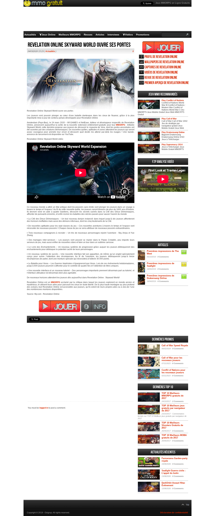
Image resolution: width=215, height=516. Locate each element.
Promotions (142, 34)
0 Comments (163, 257)
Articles (100, 34)
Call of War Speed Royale (175, 345)
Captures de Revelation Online (162, 67)
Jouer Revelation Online (163, 47)
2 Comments (178, 401)
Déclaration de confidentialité (174, 512)
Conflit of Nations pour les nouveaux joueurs (173, 371)
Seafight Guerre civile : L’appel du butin (173, 471)
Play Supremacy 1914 (172, 144)
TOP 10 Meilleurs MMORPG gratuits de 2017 (172, 395)
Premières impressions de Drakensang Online (160, 276)
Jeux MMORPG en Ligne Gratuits (173, 3)
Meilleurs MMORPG (70, 34)
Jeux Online (48, 34)
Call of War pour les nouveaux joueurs (172, 359)
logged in (43, 408)
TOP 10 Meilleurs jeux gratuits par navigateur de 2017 (173, 408)
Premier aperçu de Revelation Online (166, 83)
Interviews (113, 34)
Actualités (30, 34)
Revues (88, 34)
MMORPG (120, 125)
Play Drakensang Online (173, 132)
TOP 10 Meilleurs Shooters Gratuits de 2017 (172, 425)
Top (187, 505)
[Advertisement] (80, 356)
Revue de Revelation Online (160, 77)
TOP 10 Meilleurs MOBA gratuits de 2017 (174, 436)
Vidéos (129, 34)
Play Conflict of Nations (173, 100)
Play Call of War (169, 119)
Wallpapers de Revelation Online (164, 62)
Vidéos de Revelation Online (161, 72)
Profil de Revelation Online (161, 57)
